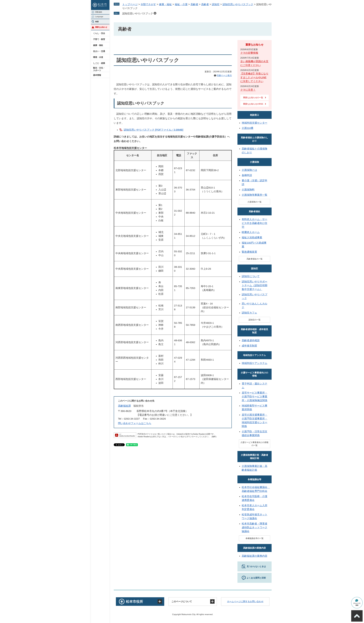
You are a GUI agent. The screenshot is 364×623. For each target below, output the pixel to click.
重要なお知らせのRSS (253, 104)
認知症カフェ (249, 312)
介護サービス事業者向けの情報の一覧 (254, 443)
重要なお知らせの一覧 (253, 97)
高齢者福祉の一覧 (254, 259)
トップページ (130, 4)
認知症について (251, 276)
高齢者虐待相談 (251, 340)
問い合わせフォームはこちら (134, 423)
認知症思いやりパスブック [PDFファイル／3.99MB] (153, 129)
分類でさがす (148, 4)
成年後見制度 (249, 345)
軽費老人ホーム (251, 232)
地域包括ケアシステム (254, 355)
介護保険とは (249, 170)
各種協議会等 (254, 479)
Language (99, 17)
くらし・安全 (99, 33)
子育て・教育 (99, 39)
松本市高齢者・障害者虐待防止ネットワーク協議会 (254, 527)
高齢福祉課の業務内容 (254, 548)
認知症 (216, 4)
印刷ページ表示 (224, 75)
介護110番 (247, 128)
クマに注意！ (248, 89)
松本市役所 (134, 601)
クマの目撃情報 (249, 52)
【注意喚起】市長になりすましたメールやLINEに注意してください (254, 77)
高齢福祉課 (124, 405)
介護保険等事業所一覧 (254, 194)
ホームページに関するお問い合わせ (245, 601)
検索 (97, 22)
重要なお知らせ (101, 27)
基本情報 (97, 75)
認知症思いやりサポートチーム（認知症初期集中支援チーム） (254, 285)
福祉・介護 (181, 4)
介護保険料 (248, 189)
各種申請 (247, 175)
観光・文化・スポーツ (99, 69)
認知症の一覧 (254, 320)
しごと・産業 (99, 63)
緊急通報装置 (249, 251)
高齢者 (194, 4)
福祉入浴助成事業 (252, 237)
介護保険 (254, 162)
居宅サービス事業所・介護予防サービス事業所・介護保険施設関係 (254, 396)
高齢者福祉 (254, 211)
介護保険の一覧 (254, 202)
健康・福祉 (98, 45)
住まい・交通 (99, 51)
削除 (155, 13)
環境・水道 (98, 57)
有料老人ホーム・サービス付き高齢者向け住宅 (254, 223)
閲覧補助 (98, 12)
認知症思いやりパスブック (238, 4)
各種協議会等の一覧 (254, 538)
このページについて (181, 601)
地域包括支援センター (254, 122)
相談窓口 (254, 115)
